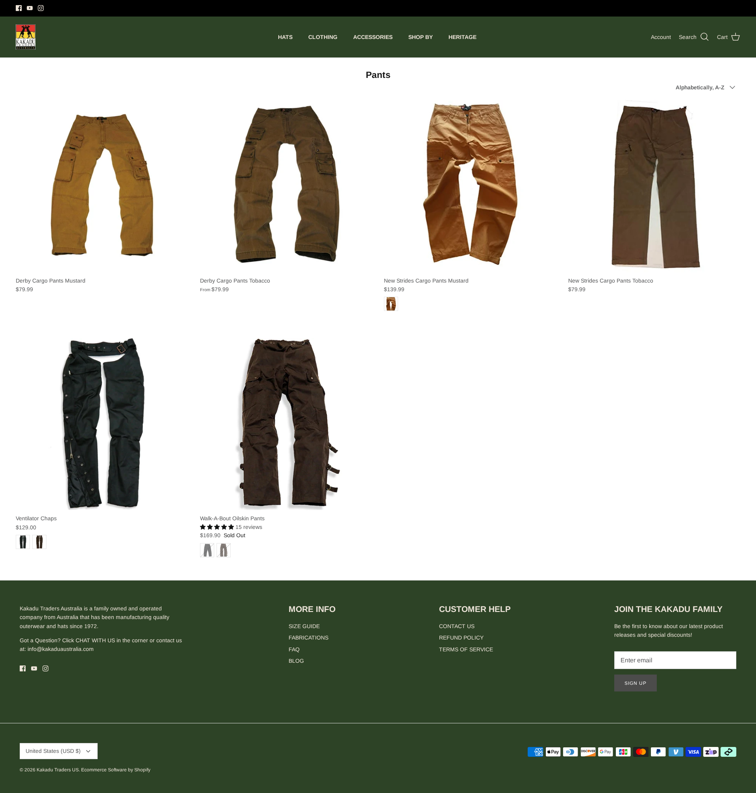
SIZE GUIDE (304, 626)
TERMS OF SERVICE (466, 649)
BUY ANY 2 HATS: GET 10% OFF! (378, 8)
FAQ (294, 649)
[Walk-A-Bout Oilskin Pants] (286, 424)
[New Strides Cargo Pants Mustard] (470, 186)
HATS (285, 37)
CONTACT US (456, 626)
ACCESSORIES (373, 37)
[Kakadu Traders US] (25, 37)
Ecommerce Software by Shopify (115, 770)
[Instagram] (41, 8)
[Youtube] (30, 8)
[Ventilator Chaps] (102, 424)
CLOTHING (322, 37)
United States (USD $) (53, 751)
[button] (217, 527)
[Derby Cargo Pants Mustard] (102, 186)
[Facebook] (19, 8)
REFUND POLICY (461, 637)
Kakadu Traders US (58, 770)
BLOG (296, 661)
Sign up (635, 683)
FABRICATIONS (308, 637)
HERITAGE (462, 37)
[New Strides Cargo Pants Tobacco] (654, 186)
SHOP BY (420, 37)
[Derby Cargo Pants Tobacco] (286, 186)
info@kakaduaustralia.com (61, 649)
